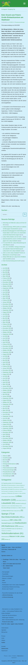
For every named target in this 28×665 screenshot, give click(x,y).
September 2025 (7, 288)
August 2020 (6, 392)
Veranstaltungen (7, 475)
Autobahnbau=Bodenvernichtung (10, 587)
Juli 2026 (5, 268)
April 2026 (5, 274)
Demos (5, 461)
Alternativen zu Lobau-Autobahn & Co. (12, 609)
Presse (3, 636)
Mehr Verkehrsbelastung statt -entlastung (13, 619)
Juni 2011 (5, 418)
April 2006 (5, 434)
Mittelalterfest (15, 507)
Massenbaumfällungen (6, 507)
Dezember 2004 (7, 446)
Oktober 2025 (6, 286)
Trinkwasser (4, 530)
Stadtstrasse (11, 526)
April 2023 (5, 342)
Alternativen (4, 485)
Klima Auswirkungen (7, 576)
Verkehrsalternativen (12, 533)
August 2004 (6, 448)
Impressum (4, 650)
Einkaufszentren (17, 487)
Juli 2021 (5, 376)
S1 (19, 510)
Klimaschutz (11, 493)
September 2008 (7, 428)
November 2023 (7, 330)
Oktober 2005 (6, 440)
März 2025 (5, 298)
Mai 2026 (5, 272)
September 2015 (7, 404)
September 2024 (7, 310)
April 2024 (5, 320)
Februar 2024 (6, 324)
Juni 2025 (5, 292)
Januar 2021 (6, 386)
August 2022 (6, 354)
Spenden (3, 630)
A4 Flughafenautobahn (7, 483)
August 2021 (6, 374)
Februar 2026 (6, 278)
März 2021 (5, 384)
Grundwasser (12, 491)
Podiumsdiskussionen (8, 467)
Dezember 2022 (7, 346)
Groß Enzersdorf (5, 491)
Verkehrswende (5, 536)
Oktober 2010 (6, 420)
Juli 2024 (5, 314)
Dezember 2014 (7, 412)
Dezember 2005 (7, 438)
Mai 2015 (5, 408)
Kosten (4, 582)
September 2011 (7, 416)
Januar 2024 (6, 326)
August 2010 (6, 424)
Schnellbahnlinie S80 (8, 473)
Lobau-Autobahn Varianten (21, 500)
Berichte (5, 459)
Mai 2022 (5, 360)
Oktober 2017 (6, 402)
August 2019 (6, 400)
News (4, 465)
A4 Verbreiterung (18, 483)
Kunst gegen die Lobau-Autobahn (9, 496)
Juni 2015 (5, 406)
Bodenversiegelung (21, 485)
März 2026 (5, 276)
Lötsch (9, 505)
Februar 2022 (6, 366)
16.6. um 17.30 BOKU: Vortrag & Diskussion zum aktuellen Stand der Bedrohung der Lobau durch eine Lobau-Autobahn (14, 248)
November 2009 (7, 426)
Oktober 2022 (6, 350)
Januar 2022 (6, 368)
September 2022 (7, 352)
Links (2, 638)
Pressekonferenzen (8, 471)
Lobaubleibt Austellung (20, 503)
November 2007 (7, 432)
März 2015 (5, 410)
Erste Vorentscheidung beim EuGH (12, 260)
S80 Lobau (15, 520)
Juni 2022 (5, 358)
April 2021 (5, 382)
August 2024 (6, 312)
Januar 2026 (6, 280)
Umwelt (9, 530)
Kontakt (3, 646)
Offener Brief (6, 510)
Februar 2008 (6, 430)
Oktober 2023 (6, 332)
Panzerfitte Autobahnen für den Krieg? (12, 593)
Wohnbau (7, 539)
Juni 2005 (5, 444)
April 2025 (5, 296)
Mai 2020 (5, 394)
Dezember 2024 (7, 304)
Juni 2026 (5, 270)
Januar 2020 (6, 396)
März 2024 (5, 322)
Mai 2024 (5, 318)
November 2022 (7, 348)
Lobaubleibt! (8, 503)
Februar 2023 (6, 344)
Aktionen (5, 455)
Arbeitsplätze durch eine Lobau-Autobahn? (13, 584)
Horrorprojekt (5, 572)
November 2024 (7, 306)
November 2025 (7, 284)
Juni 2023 (5, 338)
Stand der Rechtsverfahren (9, 615)
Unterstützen (4, 628)
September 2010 (7, 422)
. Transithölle (4, 574)
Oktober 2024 (6, 308)
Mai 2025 (5, 294)
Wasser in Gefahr (7, 578)
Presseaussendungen (20, 22)
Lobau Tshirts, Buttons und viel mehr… (12, 236)
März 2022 (5, 364)
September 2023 (7, 334)
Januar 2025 (6, 302)
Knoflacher (16, 493)
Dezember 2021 (7, 370)
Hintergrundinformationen (9, 463)
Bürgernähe (10, 487)
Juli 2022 (5, 356)
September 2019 (7, 398)
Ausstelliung (6, 457)
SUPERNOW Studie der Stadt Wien (14, 528)
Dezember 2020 (7, 388)
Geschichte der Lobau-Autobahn (20, 489)
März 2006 (5, 436)
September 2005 (7, 442)
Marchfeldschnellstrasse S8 (16, 505)
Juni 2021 (5, 378)
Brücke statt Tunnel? (7, 589)
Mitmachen (4, 632)
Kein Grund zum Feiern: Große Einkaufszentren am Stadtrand (12, 17)
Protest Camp (14, 510)
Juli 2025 (5, 290)
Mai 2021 (5, 380)
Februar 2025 (6, 300)
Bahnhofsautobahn (12, 485)
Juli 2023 (5, 336)
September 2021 (7, 372)
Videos (3, 640)
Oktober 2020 (6, 390)
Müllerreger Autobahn (8, 617)
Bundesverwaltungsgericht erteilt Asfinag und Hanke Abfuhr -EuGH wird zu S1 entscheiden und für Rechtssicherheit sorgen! (14, 232)
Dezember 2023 (7, 328)
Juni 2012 (5, 414)
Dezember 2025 (7, 282)
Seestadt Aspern (8, 523)
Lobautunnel (4, 505)
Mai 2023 (5, 340)
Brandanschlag (4, 487)
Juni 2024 (5, 316)
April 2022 (5, 362)
